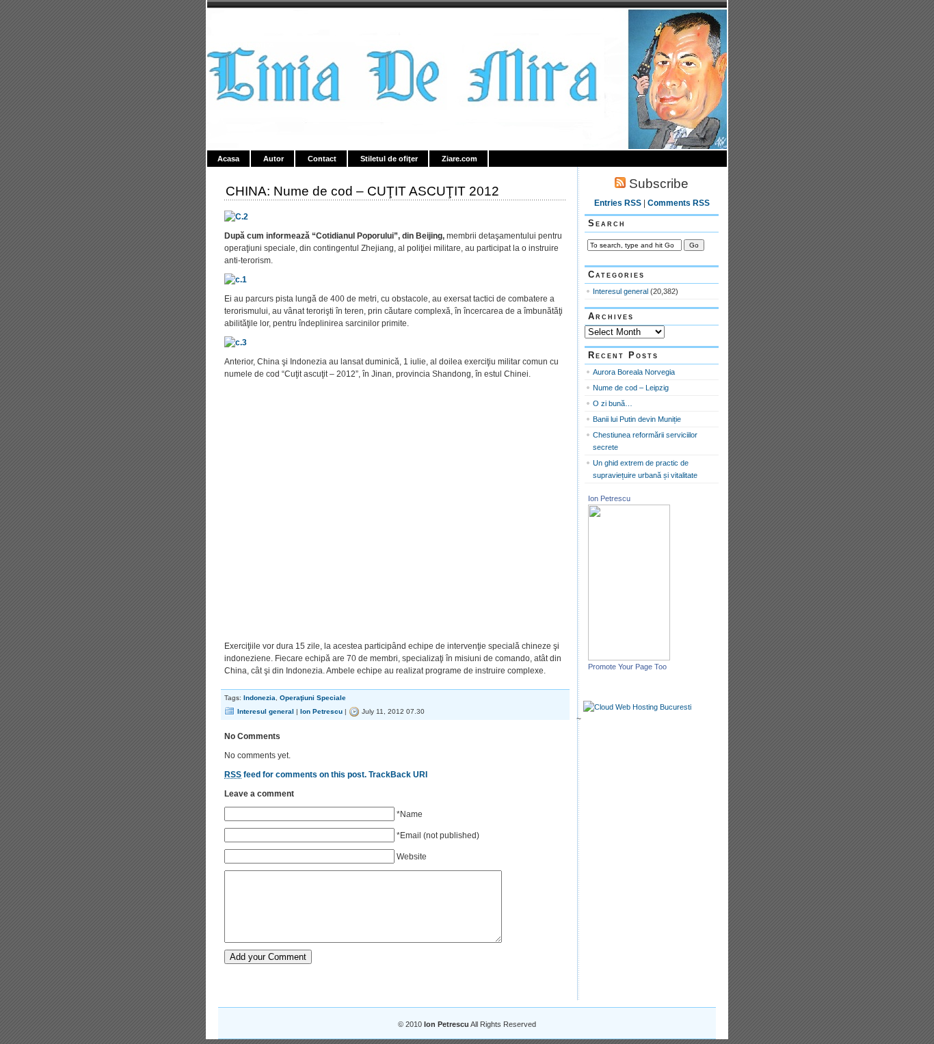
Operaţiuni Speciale (313, 697)
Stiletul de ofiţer (389, 159)
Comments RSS (679, 203)
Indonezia (259, 697)
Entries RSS (617, 203)
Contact (322, 159)
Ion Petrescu (266, 25)
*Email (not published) (438, 835)
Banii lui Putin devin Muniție (637, 419)
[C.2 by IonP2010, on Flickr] (236, 217)
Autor (273, 159)
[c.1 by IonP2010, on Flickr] (235, 279)
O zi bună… (612, 403)
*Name (410, 814)
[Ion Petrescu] (629, 658)
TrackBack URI (398, 774)
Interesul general (265, 711)
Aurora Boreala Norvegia (634, 372)
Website (412, 856)
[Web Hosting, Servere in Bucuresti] (637, 707)
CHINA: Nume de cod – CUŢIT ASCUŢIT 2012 (362, 191)
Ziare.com (459, 159)
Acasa (228, 159)
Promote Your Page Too (627, 666)
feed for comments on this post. (295, 774)
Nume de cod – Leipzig (631, 388)
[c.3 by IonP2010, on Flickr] (235, 342)
